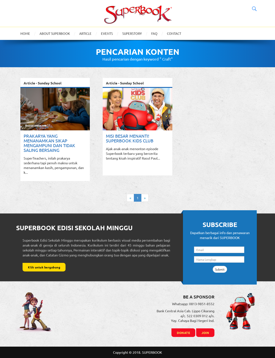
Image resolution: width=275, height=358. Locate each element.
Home (25, 33)
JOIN (205, 333)
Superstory (132, 33)
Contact (174, 33)
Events (107, 33)
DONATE (183, 333)
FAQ (154, 33)
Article (85, 33)
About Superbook (55, 33)
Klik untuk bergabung (44, 267)
